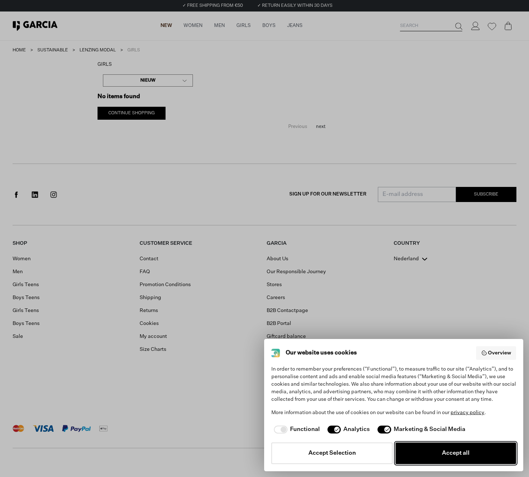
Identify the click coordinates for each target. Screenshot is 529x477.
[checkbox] (295, 429)
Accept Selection (332, 453)
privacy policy (467, 412)
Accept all (456, 453)
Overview (499, 353)
